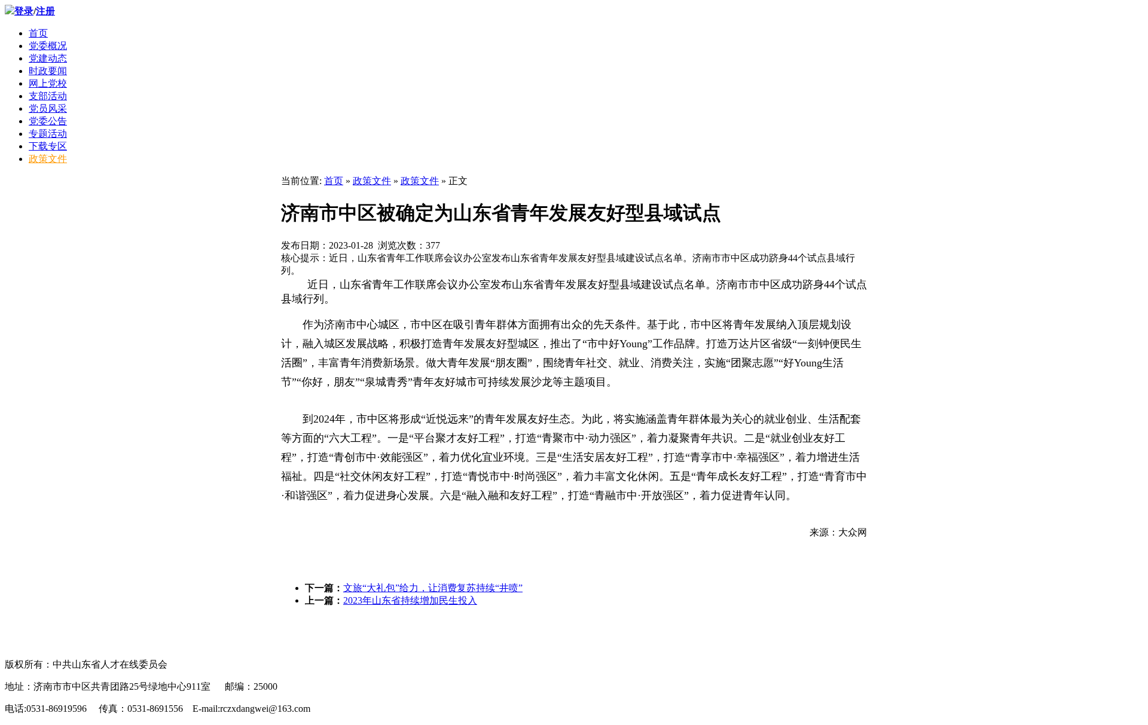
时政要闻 (48, 71)
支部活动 (48, 96)
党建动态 (48, 58)
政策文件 (48, 159)
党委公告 (48, 121)
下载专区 (48, 146)
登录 (23, 11)
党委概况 (48, 46)
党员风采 (48, 108)
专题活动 (48, 134)
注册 (45, 11)
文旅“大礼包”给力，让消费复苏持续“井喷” (433, 588)
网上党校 (48, 83)
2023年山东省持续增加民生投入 (410, 600)
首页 (38, 33)
